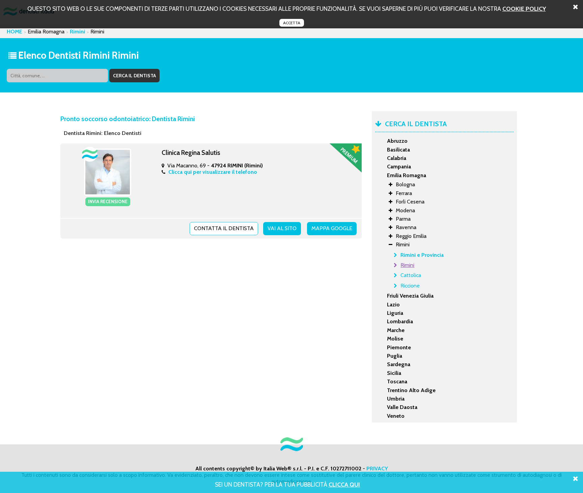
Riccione (410, 285)
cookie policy (524, 8)
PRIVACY (377, 468)
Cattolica (410, 275)
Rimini (77, 31)
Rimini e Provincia (422, 255)
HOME (14, 31)
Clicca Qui (344, 484)
